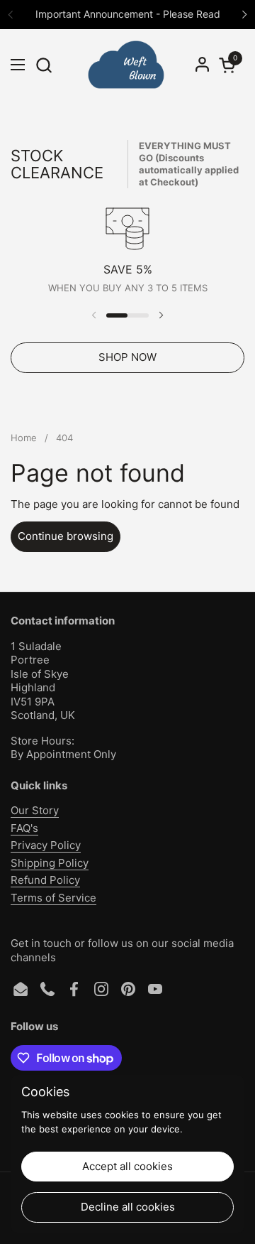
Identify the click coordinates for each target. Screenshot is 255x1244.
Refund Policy (45, 880)
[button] (43, 65)
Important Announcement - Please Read (127, 14)
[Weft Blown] (126, 64)
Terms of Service (53, 897)
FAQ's (24, 828)
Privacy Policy (46, 845)
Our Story (35, 810)
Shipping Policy (50, 863)
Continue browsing (65, 536)
